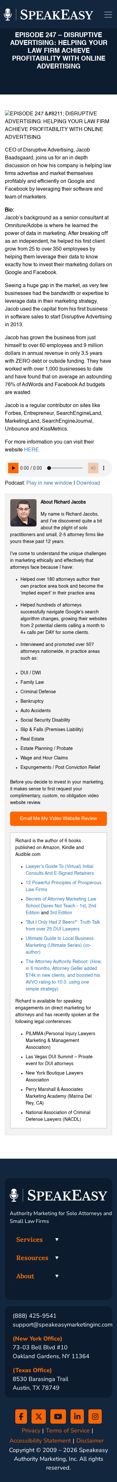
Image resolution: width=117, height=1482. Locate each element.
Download (88, 483)
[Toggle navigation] (108, 14)
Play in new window (49, 483)
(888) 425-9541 (35, 1316)
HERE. (32, 450)
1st (83, 906)
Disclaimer (90, 1441)
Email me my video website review (58, 818)
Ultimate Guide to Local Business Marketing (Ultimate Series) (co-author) (60, 945)
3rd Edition (61, 913)
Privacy (31, 1430)
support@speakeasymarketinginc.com (62, 1324)
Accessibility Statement (40, 1441)
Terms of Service (68, 1430)
